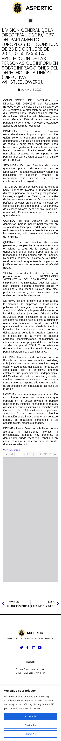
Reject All (30, 734)
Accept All (30, 716)
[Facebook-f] (27, 647)
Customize (30, 725)
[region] (30, 713)
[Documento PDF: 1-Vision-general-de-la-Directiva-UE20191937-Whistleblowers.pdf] (30, 516)
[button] (30, 20)
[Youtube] (39, 647)
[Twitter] (21, 647)
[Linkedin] (33, 647)
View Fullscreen (11, 449)
